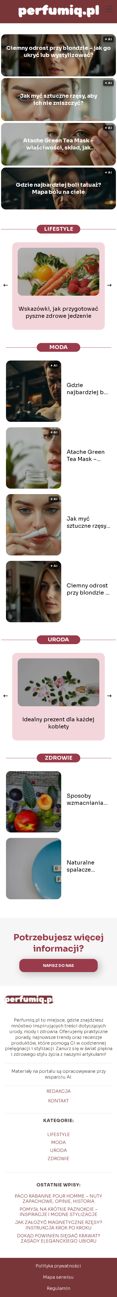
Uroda (58, 639)
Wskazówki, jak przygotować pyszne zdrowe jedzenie (58, 312)
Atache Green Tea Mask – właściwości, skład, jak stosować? (58, 144)
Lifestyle (58, 229)
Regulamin (58, 1288)
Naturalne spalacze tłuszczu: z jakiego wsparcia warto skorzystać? (88, 866)
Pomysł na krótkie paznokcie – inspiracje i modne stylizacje (59, 1211)
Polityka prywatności (58, 1266)
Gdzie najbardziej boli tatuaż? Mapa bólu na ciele (58, 188)
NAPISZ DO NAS (58, 965)
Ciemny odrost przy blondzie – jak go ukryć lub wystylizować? (58, 52)
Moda (58, 347)
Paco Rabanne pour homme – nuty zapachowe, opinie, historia (58, 1198)
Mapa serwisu (58, 1277)
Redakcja (59, 1091)
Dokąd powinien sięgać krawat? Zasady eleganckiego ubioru (58, 1238)
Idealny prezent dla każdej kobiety (58, 723)
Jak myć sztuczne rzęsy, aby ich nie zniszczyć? (58, 99)
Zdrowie (58, 757)
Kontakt (58, 1101)
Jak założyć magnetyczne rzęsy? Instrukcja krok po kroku (58, 1225)
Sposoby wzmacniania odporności (85, 799)
